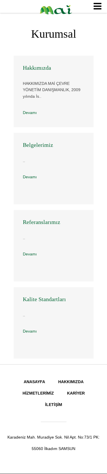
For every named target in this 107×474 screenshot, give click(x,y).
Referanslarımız (41, 222)
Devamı (30, 112)
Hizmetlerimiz (38, 393)
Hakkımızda (37, 68)
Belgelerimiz (38, 145)
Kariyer (76, 393)
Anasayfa (34, 381)
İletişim (53, 404)
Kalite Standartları (44, 299)
